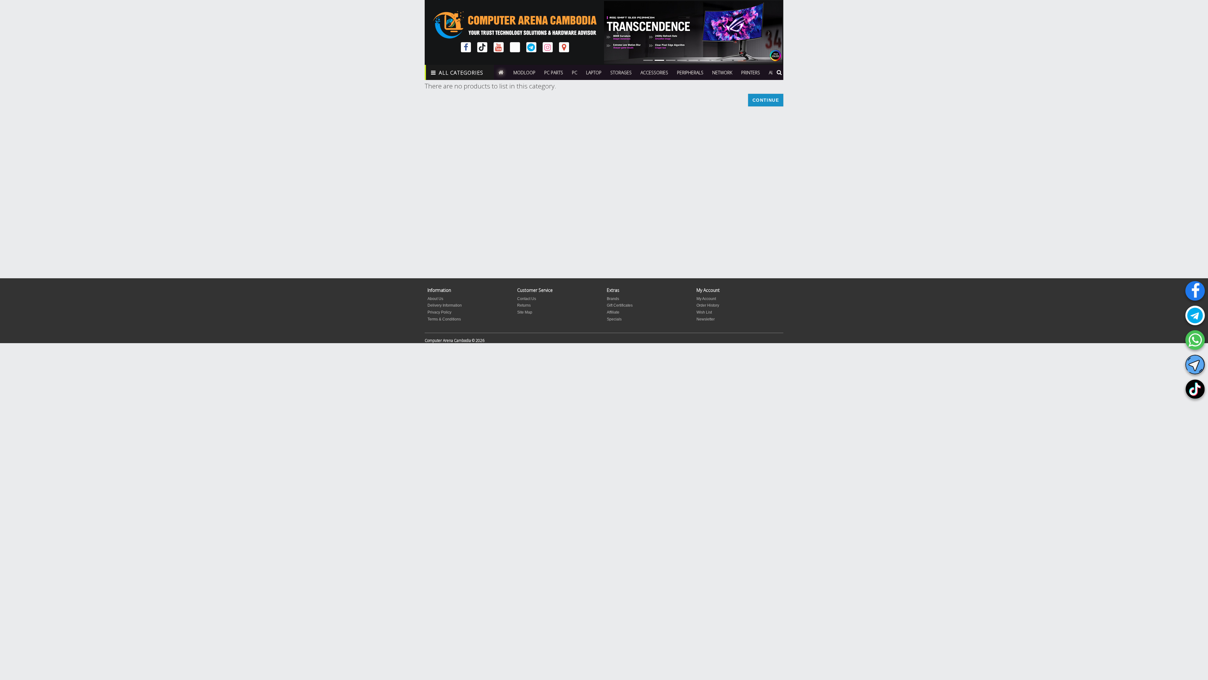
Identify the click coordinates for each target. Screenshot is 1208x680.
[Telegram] (1195, 315)
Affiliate (613, 312)
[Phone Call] (1195, 340)
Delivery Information (445, 305)
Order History (707, 305)
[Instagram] (548, 47)
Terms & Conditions (444, 319)
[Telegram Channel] (1195, 364)
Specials (614, 319)
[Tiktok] (1195, 389)
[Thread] (515, 47)
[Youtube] (499, 47)
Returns (524, 305)
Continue (765, 100)
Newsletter (705, 319)
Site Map (524, 312)
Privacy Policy (439, 312)
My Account (706, 299)
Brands (613, 299)
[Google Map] (564, 47)
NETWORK (722, 73)
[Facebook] (1195, 291)
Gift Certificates (620, 305)
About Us (435, 299)
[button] (617, 32)
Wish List (704, 312)
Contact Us (526, 299)
